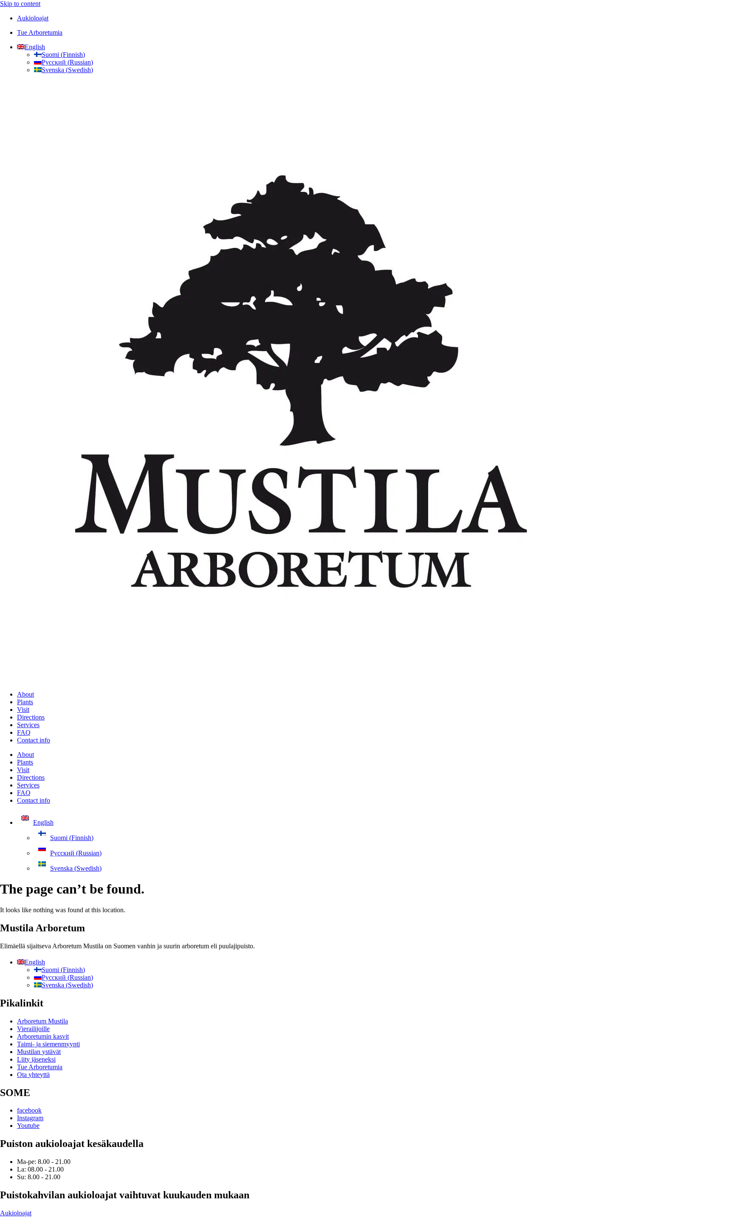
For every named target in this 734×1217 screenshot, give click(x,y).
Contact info (33, 740)
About (25, 694)
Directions (31, 717)
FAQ (24, 732)
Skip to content (20, 3)
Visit (23, 709)
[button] (31, 47)
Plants (25, 701)
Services (28, 724)
